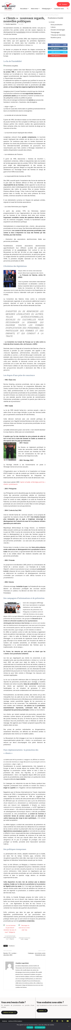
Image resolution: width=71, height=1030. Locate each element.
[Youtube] (67, 1021)
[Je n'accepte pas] (69, 1026)
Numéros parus (56, 37)
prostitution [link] (21, 32)
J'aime (64, 44)
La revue (51, 22)
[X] (62, 1021)
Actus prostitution (56, 25)
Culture (53, 27)
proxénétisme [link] (21, 250)
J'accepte (30, 1027)
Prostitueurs (12, 945)
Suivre (64, 48)
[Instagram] (57, 1021)
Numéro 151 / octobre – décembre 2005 (10, 954)
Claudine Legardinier (10, 24)
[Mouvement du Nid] (9, 6)
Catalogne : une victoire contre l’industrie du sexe (36, 954)
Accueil (5, 15)
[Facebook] (52, 1021)
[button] (68, 9)
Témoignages (55, 32)
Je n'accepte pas (40, 1027)
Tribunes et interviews (58, 35)
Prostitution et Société (14, 15)
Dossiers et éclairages (26, 15)
